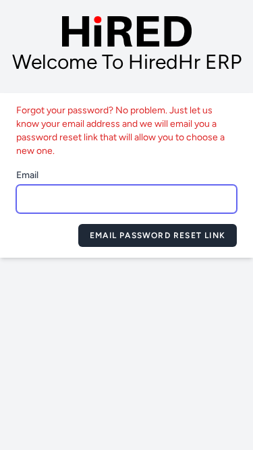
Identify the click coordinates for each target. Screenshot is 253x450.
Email (27, 175)
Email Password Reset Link (157, 235)
